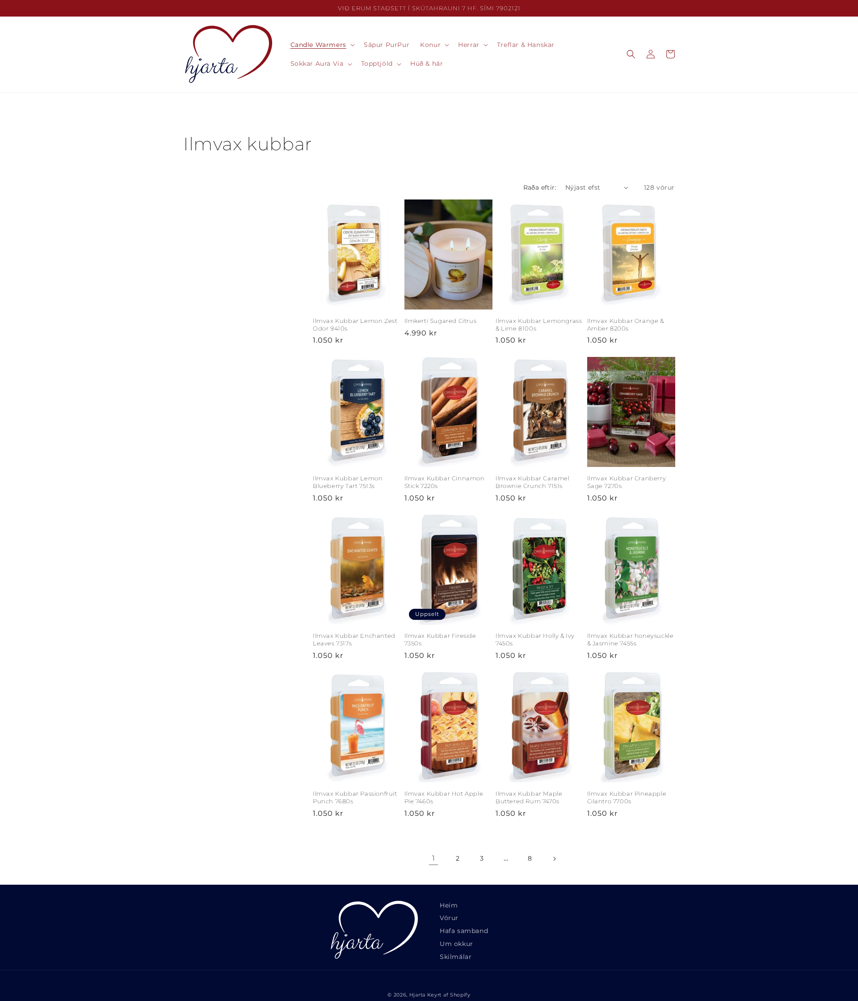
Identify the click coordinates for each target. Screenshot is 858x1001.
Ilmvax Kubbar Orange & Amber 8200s (625, 324)
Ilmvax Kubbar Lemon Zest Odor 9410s (355, 324)
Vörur (449, 918)
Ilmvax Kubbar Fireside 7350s (440, 639)
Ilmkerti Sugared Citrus (440, 320)
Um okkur (456, 944)
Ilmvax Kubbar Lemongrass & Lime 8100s (539, 324)
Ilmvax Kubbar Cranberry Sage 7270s (626, 482)
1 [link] (433, 858)
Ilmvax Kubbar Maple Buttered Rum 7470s (529, 797)
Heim (449, 905)
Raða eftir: (539, 187)
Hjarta (417, 995)
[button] (321, 44)
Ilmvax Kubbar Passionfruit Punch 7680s (355, 797)
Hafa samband (464, 931)
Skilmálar (455, 957)
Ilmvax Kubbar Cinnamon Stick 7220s (444, 482)
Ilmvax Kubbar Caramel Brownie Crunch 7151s (533, 482)
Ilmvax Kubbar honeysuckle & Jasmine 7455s (630, 639)
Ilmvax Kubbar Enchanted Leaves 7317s (354, 639)
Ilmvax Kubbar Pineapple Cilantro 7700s (627, 797)
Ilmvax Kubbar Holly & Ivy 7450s (535, 639)
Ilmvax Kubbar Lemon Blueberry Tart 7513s (348, 482)
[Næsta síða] (554, 859)
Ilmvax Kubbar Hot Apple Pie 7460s (444, 797)
